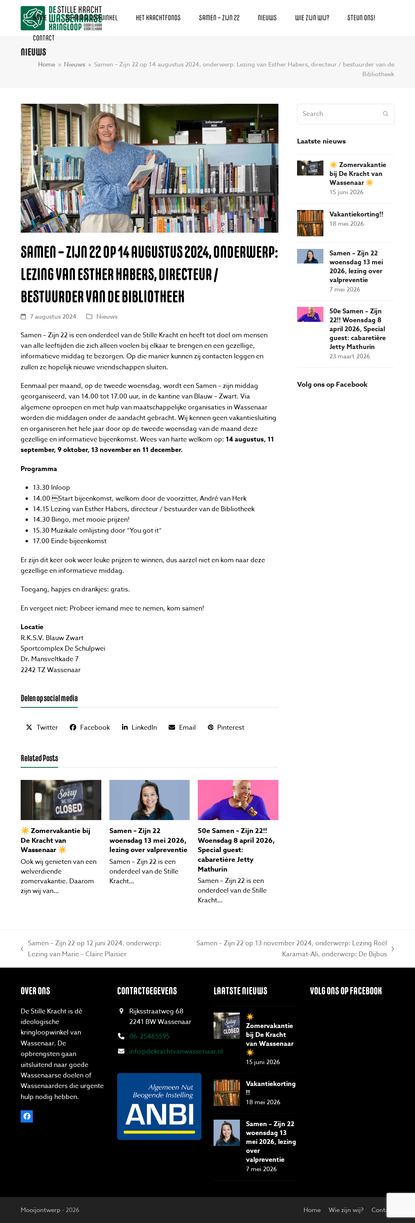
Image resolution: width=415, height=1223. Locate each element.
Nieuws (107, 316)
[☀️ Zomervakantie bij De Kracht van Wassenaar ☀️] (61, 799)
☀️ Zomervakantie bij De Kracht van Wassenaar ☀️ (55, 840)
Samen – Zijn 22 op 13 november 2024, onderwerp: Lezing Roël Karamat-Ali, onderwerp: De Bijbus (288, 949)
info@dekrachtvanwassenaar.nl (176, 1051)
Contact (383, 1210)
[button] (42, 728)
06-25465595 (149, 1036)
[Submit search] (386, 114)
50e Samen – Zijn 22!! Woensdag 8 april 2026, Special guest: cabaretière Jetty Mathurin (236, 850)
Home (312, 1210)
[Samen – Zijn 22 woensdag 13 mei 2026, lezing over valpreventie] (149, 799)
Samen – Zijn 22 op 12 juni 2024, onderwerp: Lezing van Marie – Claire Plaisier (91, 949)
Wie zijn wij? (346, 1210)
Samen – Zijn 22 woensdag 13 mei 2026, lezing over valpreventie (148, 840)
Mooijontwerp (40, 1210)
